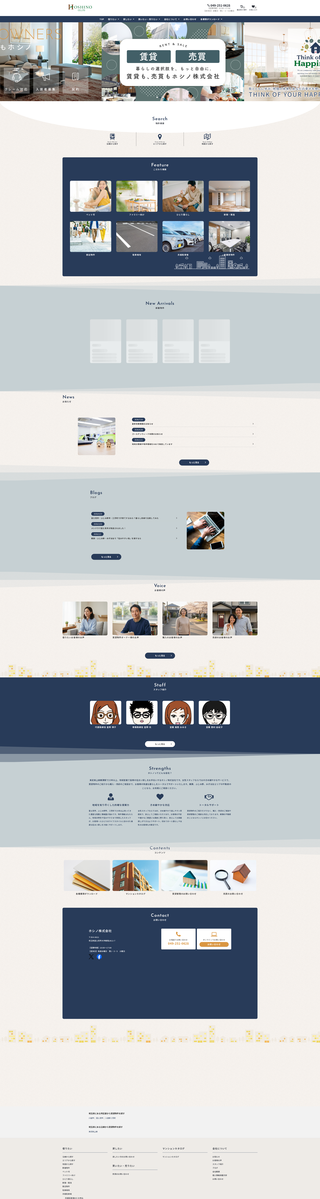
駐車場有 (66, 1190)
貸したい (127, 19)
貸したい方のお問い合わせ (123, 1156)
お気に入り (253, 9)
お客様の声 (217, 1160)
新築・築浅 (67, 1182)
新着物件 (66, 1168)
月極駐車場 (67, 1194)
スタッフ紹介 (218, 1164)
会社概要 (216, 1171)
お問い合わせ (190, 19)
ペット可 (66, 1171)
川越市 (91, 1118)
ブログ (215, 1168)
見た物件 (242, 9)
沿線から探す (112, 143)
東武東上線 (93, 1131)
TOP (102, 19)
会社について (170, 19)
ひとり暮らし (68, 1179)
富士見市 (99, 1118)
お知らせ (216, 1156)
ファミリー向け (68, 1175)
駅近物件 (66, 1186)
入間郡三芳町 (110, 1118)
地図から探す (207, 143)
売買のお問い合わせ (120, 1174)
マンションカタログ (170, 1156)
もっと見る (194, 462)
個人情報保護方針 (219, 1175)
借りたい (112, 19)
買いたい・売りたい (148, 19)
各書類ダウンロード (210, 19)
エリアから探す (160, 143)
